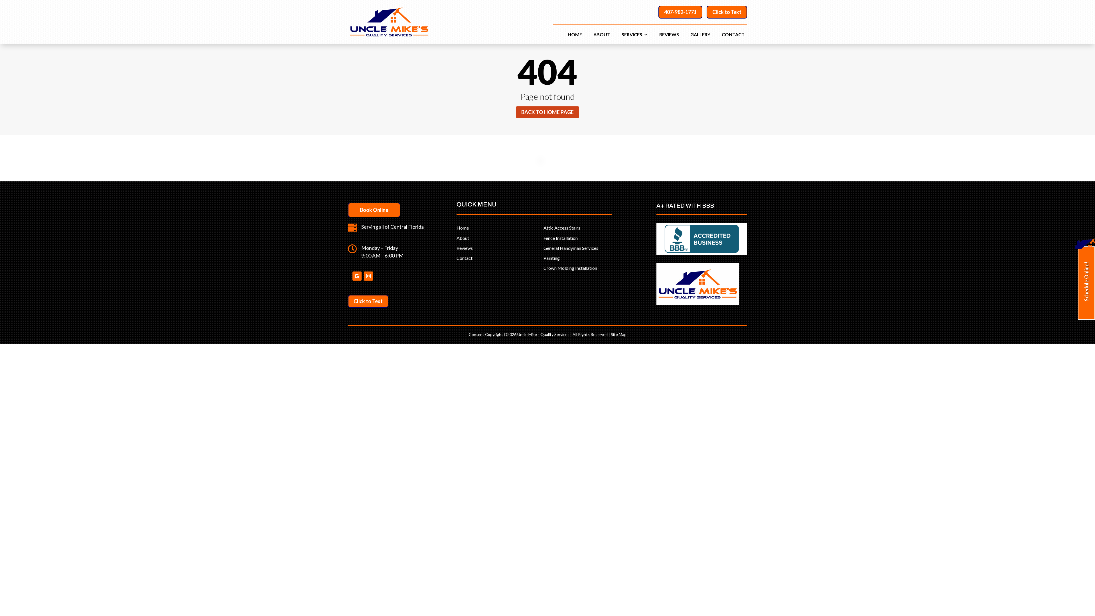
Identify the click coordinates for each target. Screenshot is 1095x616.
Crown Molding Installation (570, 268)
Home (575, 35)
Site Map (618, 334)
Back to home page (547, 112)
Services (632, 35)
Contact (733, 35)
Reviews (669, 35)
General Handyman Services (571, 248)
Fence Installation (561, 238)
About (601, 35)
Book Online (374, 210)
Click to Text (726, 12)
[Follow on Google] (357, 276)
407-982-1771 (680, 12)
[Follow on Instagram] (368, 276)
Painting (552, 258)
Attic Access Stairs (562, 227)
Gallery (700, 35)
